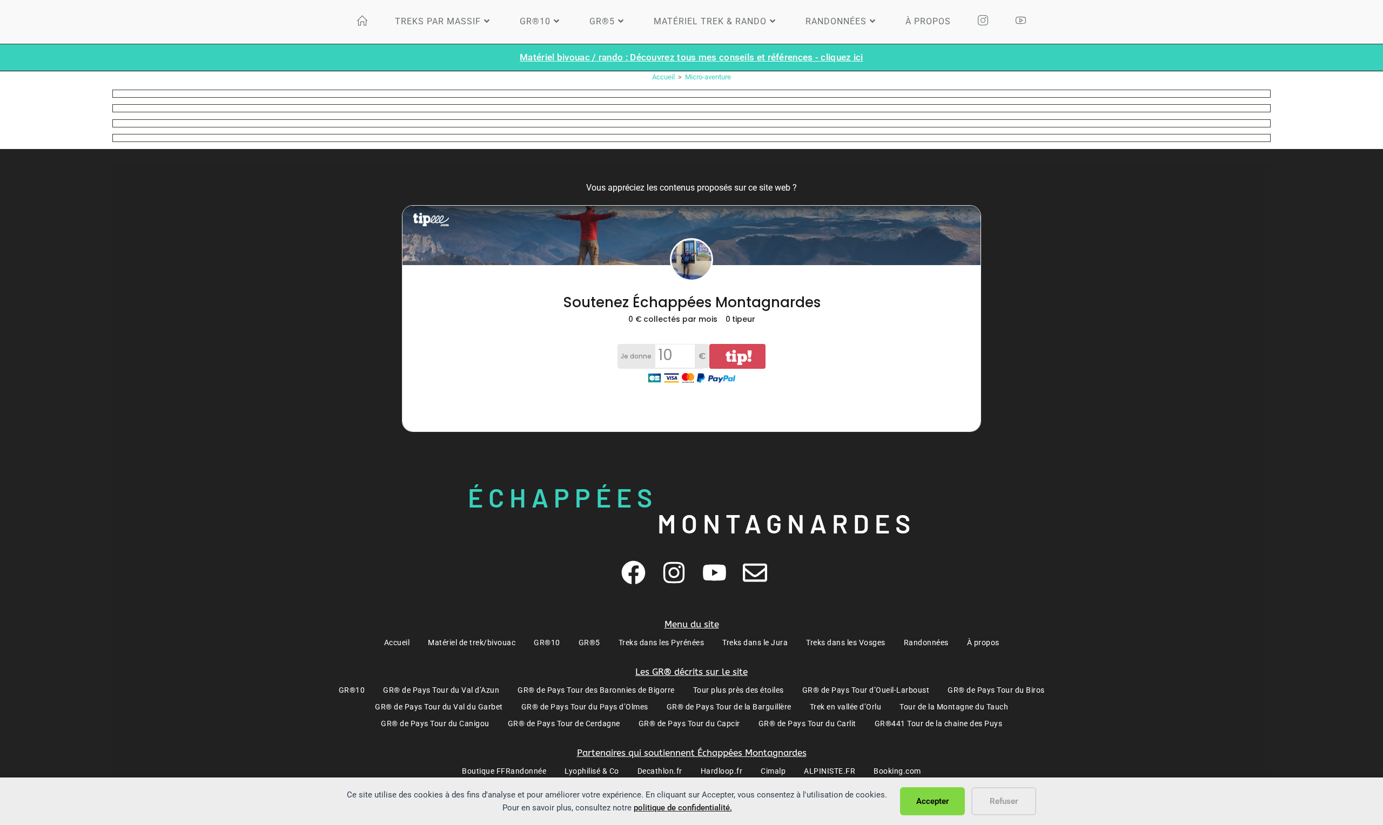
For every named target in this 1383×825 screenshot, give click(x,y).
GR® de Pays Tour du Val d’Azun (441, 690)
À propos (983, 642)
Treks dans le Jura (755, 642)
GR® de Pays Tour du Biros (996, 690)
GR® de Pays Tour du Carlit (807, 723)
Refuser (1004, 801)
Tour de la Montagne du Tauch (953, 706)
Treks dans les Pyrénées (661, 642)
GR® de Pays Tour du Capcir (689, 723)
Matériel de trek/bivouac (471, 642)
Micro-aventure (708, 77)
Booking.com (897, 771)
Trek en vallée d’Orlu (846, 706)
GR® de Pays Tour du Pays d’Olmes (584, 706)
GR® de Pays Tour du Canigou (435, 723)
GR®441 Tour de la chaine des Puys (939, 723)
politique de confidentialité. (683, 808)
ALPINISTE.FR (829, 771)
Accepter (932, 801)
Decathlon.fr (659, 771)
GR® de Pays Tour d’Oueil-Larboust (866, 690)
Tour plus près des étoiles (738, 690)
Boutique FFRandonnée (504, 771)
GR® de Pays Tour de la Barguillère (729, 706)
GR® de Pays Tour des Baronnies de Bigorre (596, 690)
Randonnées (926, 642)
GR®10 (547, 642)
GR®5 (589, 642)
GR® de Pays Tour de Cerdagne (564, 723)
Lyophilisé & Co (592, 771)
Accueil (397, 642)
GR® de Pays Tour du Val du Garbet (439, 706)
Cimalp (773, 771)
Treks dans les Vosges (845, 642)
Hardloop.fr (722, 771)
